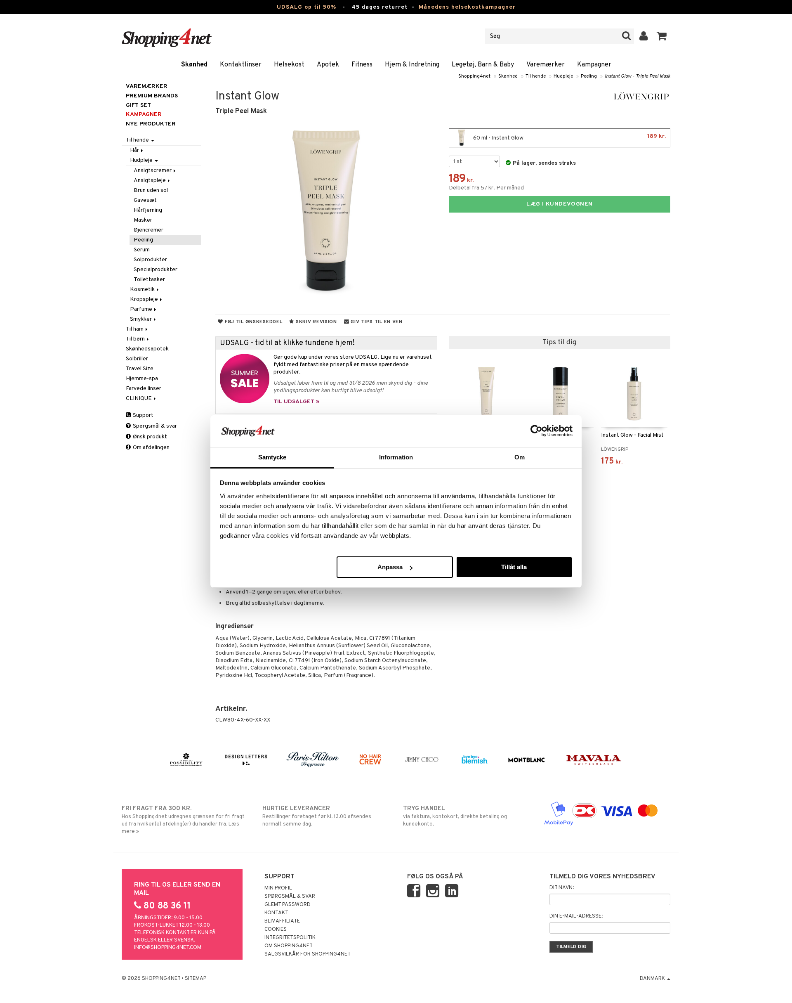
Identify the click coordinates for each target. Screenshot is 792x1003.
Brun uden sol (151, 190)
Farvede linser (143, 388)
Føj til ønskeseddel (252, 322)
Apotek (328, 65)
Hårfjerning (148, 210)
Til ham (135, 329)
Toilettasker (149, 279)
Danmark (653, 978)
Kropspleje (144, 299)
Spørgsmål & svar (154, 426)
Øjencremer (148, 230)
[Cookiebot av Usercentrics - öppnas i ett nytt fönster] (536, 431)
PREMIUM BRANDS (152, 95)
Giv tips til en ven (376, 322)
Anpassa (390, 566)
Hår (135, 150)
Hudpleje (563, 76)
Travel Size (139, 368)
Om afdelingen (151, 447)
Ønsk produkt (149, 436)
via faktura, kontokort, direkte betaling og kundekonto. (455, 816)
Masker (143, 220)
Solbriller (137, 358)
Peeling (589, 76)
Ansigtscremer (153, 170)
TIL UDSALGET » (296, 401)
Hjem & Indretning (412, 65)
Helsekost (289, 65)
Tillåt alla (514, 566)
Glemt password (287, 904)
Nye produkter (151, 124)
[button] (661, 36)
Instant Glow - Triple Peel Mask (637, 76)
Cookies (275, 929)
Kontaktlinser (241, 65)
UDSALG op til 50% (306, 7)
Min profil (278, 888)
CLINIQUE (139, 398)
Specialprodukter (155, 269)
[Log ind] (643, 36)
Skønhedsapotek (147, 348)
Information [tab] (396, 457)
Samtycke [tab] (272, 457)
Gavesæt (145, 200)
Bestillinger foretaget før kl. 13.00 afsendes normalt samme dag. (316, 816)
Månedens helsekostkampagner (467, 7)
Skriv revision (315, 322)
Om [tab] (519, 457)
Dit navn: (561, 888)
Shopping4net (474, 76)
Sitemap (195, 978)
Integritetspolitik (290, 937)
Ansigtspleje (150, 180)
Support (142, 415)
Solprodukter (150, 259)
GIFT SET (138, 105)
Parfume (141, 309)
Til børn (136, 339)
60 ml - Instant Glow (569, 137)
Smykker (141, 319)
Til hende (536, 76)
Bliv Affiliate (282, 921)
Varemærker (545, 65)
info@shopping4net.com (167, 947)
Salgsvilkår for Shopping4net (307, 954)
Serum (142, 249)
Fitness (361, 65)
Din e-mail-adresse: (576, 916)
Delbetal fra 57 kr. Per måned (486, 188)
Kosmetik (143, 289)
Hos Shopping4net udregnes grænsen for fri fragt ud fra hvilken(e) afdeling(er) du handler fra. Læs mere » (183, 820)
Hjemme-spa (142, 378)
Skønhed (194, 65)
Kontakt (276, 913)
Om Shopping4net (288, 946)
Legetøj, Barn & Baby (483, 65)
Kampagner (594, 65)
